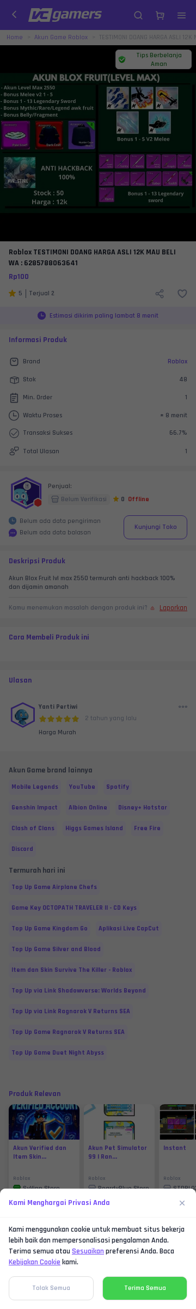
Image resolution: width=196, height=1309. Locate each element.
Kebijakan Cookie (34, 1262)
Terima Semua (145, 1288)
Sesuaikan (88, 1251)
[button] (98, 654)
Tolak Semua (51, 1288)
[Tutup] (182, 1203)
